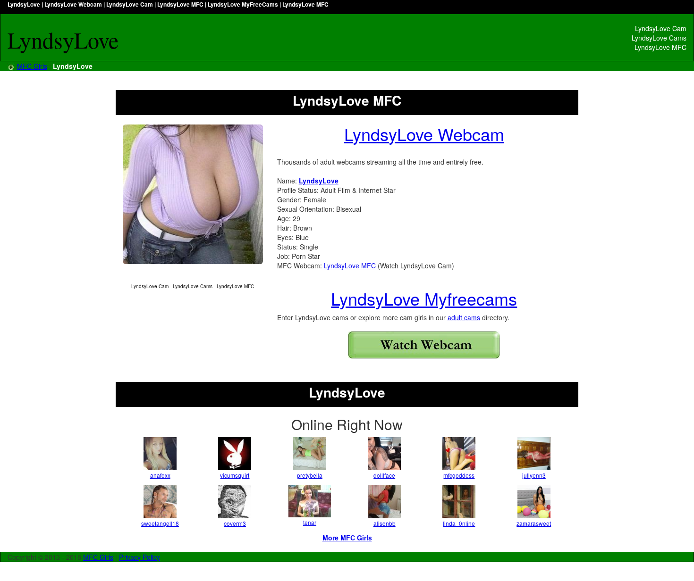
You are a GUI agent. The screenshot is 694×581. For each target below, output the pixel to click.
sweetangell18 (160, 523)
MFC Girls (32, 66)
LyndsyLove (319, 180)
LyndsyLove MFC (350, 265)
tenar (309, 522)
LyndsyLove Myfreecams (424, 298)
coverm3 (235, 523)
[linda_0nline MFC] (459, 501)
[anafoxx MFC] (160, 453)
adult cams (464, 317)
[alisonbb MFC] (384, 501)
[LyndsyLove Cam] (424, 345)
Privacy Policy (139, 557)
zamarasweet (533, 523)
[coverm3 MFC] (234, 501)
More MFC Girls (347, 537)
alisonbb (384, 523)
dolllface (384, 475)
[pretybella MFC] (310, 453)
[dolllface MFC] (384, 453)
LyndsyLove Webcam (424, 134)
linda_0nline (459, 523)
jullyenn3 (534, 475)
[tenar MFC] (310, 501)
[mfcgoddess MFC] (459, 453)
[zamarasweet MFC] (534, 501)
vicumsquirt (234, 475)
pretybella (309, 475)
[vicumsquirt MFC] (234, 453)
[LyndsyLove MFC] (193, 194)
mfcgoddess (458, 475)
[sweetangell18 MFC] (160, 501)
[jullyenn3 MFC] (534, 453)
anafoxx (160, 475)
